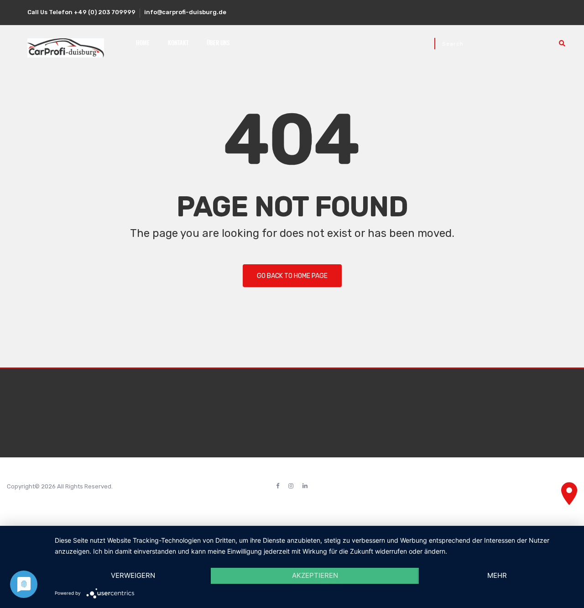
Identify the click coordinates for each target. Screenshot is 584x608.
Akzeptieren (315, 575)
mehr (497, 575)
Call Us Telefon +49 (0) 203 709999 (81, 12)
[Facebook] (277, 486)
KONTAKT (178, 44)
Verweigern (133, 575)
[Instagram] (291, 486)
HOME (143, 44)
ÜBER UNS (218, 44)
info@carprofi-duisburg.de (185, 12)
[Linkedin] (305, 486)
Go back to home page (292, 276)
